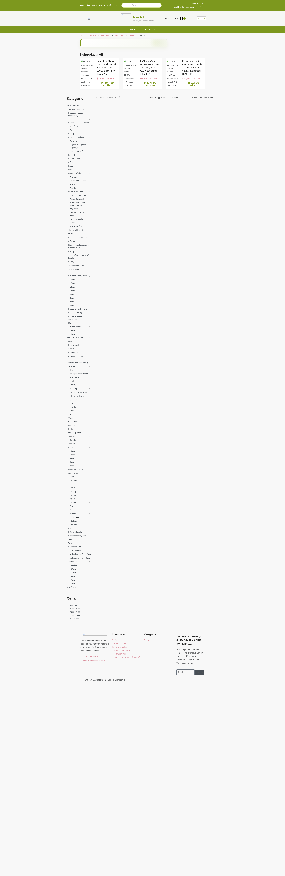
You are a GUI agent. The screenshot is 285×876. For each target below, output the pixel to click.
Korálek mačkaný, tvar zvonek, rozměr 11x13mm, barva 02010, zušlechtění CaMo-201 (192, 67)
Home (82, 35)
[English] (192, 18)
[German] (194, 18)
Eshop (134, 29)
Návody (149, 29)
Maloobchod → (142, 17)
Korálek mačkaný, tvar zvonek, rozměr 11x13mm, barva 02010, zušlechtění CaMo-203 (201, 148)
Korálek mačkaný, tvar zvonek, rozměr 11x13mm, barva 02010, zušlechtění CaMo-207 (107, 67)
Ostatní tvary (119, 35)
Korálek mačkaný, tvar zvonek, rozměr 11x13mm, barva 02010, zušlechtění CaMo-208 (109, 208)
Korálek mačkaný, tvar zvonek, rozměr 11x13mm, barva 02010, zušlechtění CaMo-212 (149, 67)
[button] (107, 84)
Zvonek (131, 35)
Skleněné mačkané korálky (99, 35)
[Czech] (189, 18)
